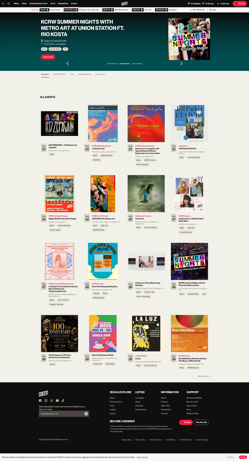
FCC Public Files (184, 440)
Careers (164, 402)
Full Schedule (140, 409)
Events (74, 3)
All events (45, 74)
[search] (9, 3)
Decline (231, 457)
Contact (164, 413)
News (24, 3)
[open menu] (4, 3)
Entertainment (116, 402)
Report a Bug (126, 440)
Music (16, 3)
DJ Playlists (196, 3)
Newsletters (63, 3)
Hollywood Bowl (84, 74)
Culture (113, 409)
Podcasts (210, 3)
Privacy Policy (139, 440)
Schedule (212, 10)
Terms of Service (154, 440)
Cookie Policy (169, 440)
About (163, 398)
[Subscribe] (86, 414)
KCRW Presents (59, 74)
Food (53, 3)
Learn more (48, 57)
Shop (189, 409)
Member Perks (192, 413)
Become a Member (194, 398)
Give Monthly (201, 422)
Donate (241, 3)
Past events (100, 74)
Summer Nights (55, 49)
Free (65, 49)
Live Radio (139, 398)
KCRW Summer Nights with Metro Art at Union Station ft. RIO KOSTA (82, 28)
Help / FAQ (165, 406)
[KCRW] (43, 396)
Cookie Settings (202, 440)
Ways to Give (192, 406)
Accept (243, 457)
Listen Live (225, 3)
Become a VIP (192, 402)
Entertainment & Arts (38, 3)
